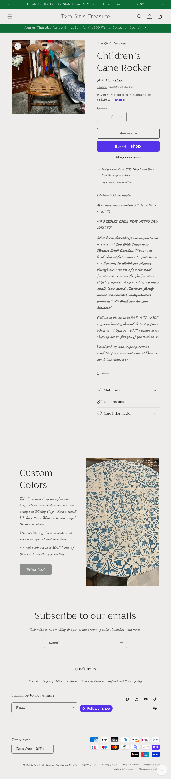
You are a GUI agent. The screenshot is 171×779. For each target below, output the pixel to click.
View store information (117, 182)
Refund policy (89, 764)
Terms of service (130, 764)
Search (33, 681)
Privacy (72, 681)
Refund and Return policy (125, 681)
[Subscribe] (122, 642)
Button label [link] (36, 569)
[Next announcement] (162, 4)
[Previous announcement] (8, 4)
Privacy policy (109, 764)
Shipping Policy (52, 681)
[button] (10, 16)
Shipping (102, 87)
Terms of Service (93, 681)
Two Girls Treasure (45, 764)
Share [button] (105, 373)
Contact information (123, 769)
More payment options (128, 157)
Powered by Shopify (66, 764)
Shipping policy (151, 764)
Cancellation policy (149, 769)
